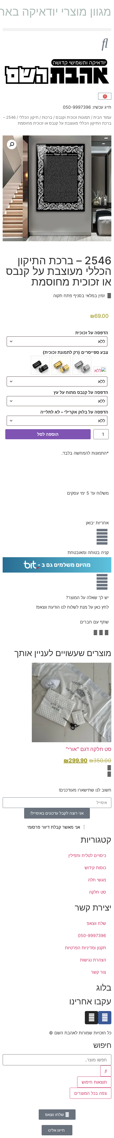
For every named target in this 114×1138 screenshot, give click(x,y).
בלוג (103, 987)
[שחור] (40, 365)
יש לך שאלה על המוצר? (87, 597)
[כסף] (82, 365)
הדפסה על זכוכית (91, 333)
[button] (57, 29)
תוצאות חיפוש (94, 1082)
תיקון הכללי (28, 117)
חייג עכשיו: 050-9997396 (87, 107)
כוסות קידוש (95, 867)
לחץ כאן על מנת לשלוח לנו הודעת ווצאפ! (72, 607)
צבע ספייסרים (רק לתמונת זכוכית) (75, 352)
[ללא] (100, 370)
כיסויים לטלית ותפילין (87, 855)
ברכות (47, 117)
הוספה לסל (48, 434)
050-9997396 (92, 935)
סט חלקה (97, 892)
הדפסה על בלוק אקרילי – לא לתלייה (74, 412)
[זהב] (61, 365)
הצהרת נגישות (93, 960)
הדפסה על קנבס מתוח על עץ (81, 392)
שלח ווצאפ (96, 923)
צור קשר (98, 972)
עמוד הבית (102, 117)
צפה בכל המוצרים (90, 1093)
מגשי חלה (97, 879)
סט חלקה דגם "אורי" (88, 749)
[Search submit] (105, 1071)
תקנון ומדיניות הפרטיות (85, 947)
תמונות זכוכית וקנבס (73, 117)
